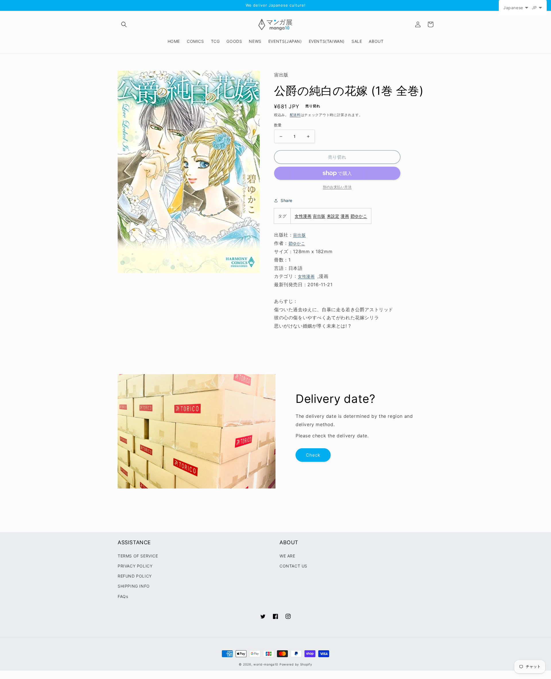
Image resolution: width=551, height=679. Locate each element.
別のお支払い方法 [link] (337, 187)
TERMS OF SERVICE (138, 555)
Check (313, 455)
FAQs (123, 596)
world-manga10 (265, 664)
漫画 (345, 215)
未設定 (333, 215)
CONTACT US (293, 565)
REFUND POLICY (135, 576)
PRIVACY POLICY (135, 565)
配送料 (295, 115)
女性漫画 (303, 215)
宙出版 (319, 215)
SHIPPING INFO (134, 586)
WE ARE (287, 555)
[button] (124, 24)
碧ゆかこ (358, 215)
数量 (278, 125)
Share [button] (286, 200)
